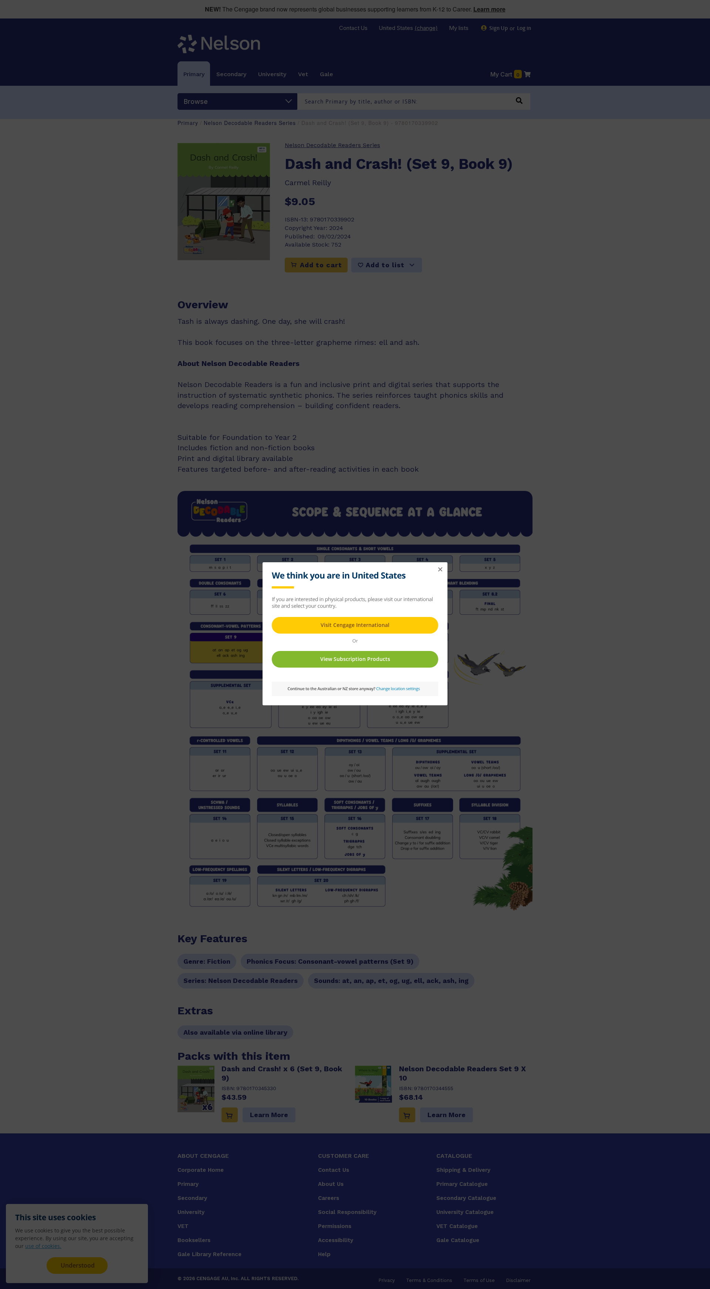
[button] (440, 569)
